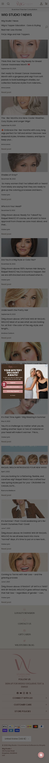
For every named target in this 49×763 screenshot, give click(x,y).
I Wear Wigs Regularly (13, 391)
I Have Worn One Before (12, 387)
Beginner (12, 382)
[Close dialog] (46, 366)
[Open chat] (41, 755)
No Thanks (12, 395)
